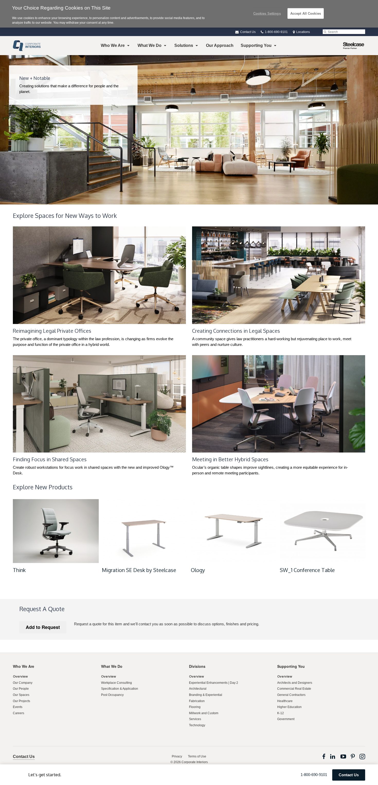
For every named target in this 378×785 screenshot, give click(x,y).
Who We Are (113, 45)
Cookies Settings (267, 13)
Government (285, 719)
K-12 (280, 713)
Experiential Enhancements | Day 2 (213, 683)
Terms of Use (197, 756)
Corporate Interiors (195, 762)
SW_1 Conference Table (307, 570)
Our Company (22, 683)
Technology (197, 725)
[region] (189, 14)
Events (17, 707)
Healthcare (285, 701)
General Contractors (291, 695)
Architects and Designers (294, 683)
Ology (198, 570)
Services (195, 719)
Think (19, 570)
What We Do (149, 45)
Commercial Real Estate (294, 688)
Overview (20, 676)
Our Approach (219, 45)
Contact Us (247, 32)
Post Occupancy (112, 695)
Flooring (195, 707)
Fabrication (197, 701)
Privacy (177, 756)
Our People (21, 688)
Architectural (197, 688)
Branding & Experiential (205, 695)
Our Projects (21, 701)
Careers (18, 713)
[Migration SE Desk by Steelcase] (145, 531)
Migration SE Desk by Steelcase (139, 570)
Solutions (183, 45)
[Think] (56, 531)
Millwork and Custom (203, 713)
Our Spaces (21, 695)
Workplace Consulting (116, 683)
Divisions (197, 666)
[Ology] (234, 531)
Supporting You (256, 45)
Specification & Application (119, 688)
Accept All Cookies (305, 13)
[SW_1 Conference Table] (323, 531)
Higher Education (289, 707)
